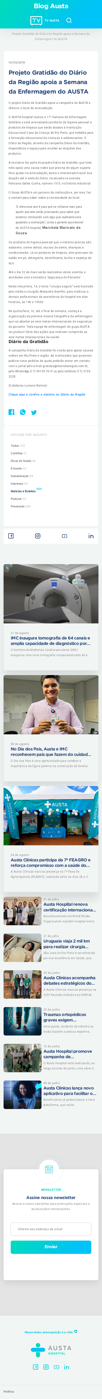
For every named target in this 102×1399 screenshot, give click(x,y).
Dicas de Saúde (23, 461)
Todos (18, 445)
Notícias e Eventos (26, 490)
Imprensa (19, 483)
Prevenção (21, 506)
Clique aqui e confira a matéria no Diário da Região (47, 394)
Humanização (22, 476)
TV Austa (52, 20)
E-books (18, 468)
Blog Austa (51, 6)
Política (9, 1391)
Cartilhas (18, 453)
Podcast (18, 498)
